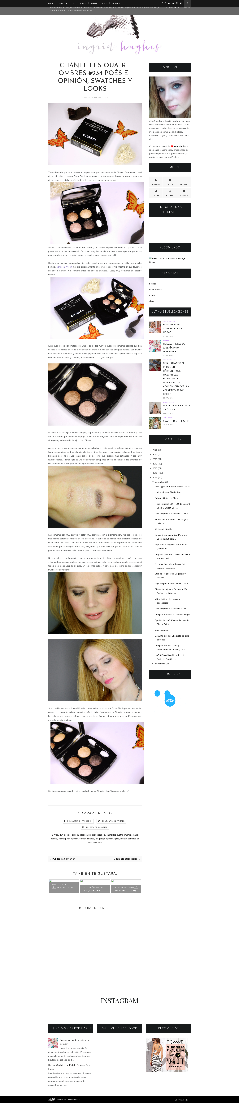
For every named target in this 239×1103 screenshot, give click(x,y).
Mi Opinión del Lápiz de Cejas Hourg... (94, 889)
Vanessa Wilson (64, 267)
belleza (75, 835)
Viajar (94, 3)
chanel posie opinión (68, 838)
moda (152, 295)
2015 (155, 473)
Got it (186, 7)
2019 (155, 454)
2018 (155, 459)
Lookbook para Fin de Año (167, 492)
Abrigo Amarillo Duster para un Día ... (62, 888)
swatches (97, 842)
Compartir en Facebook (79, 821)
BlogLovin (184, 195)
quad (116, 838)
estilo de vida (155, 289)
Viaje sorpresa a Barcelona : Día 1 (171, 608)
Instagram (156, 184)
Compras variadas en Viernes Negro (172, 614)
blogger (83, 835)
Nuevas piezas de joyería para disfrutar (174, 347)
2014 (155, 477)
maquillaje (100, 838)
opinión (109, 838)
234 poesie (65, 835)
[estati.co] (52, 1099)
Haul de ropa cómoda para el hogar (173, 328)
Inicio (51, 3)
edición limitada (86, 838)
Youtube (170, 184)
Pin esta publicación (97, 827)
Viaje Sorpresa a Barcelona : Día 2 (171, 583)
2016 (155, 468)
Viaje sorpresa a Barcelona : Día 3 (171, 513)
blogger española (97, 835)
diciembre (160, 482)
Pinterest (170, 195)
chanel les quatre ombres (118, 835)
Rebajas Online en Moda (166, 498)
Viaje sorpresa (161, 630)
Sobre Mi (116, 3)
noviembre (160, 663)
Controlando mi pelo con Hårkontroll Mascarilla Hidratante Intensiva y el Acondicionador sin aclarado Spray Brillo (176, 379)
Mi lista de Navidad (164, 529)
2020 (155, 450)
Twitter (156, 195)
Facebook (184, 184)
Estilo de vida (79, 3)
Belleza (63, 3)
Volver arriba (182, 1100)
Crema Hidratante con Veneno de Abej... (126, 889)
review (123, 838)
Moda (105, 3)
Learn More (173, 7)
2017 (155, 463)
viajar (151, 301)
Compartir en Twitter (113, 821)
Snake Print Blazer (176, 421)
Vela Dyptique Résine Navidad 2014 (172, 486)
